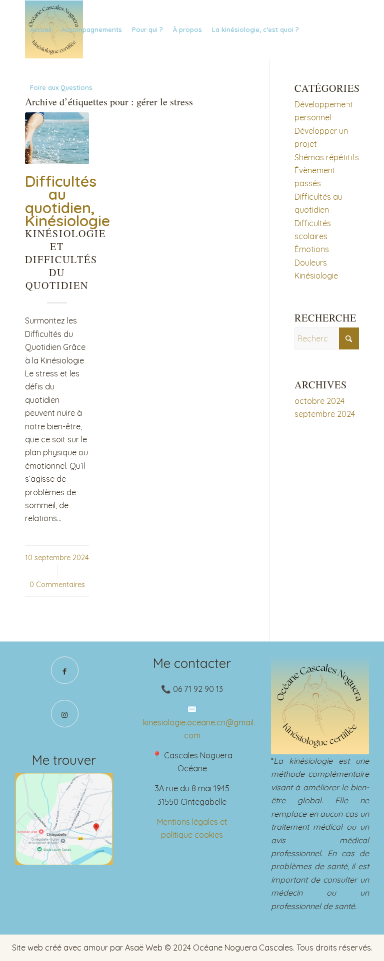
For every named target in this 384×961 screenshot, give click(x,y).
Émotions (311, 249)
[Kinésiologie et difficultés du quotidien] (57, 138)
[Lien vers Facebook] (28, 144)
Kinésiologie (67, 220)
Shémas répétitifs (326, 157)
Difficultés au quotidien (60, 194)
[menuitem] (40, 29)
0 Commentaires (57, 584)
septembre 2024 (324, 414)
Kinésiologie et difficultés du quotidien (65, 259)
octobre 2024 (319, 401)
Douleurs (310, 263)
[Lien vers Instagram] (43, 144)
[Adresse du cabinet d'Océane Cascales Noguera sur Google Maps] (64, 819)
